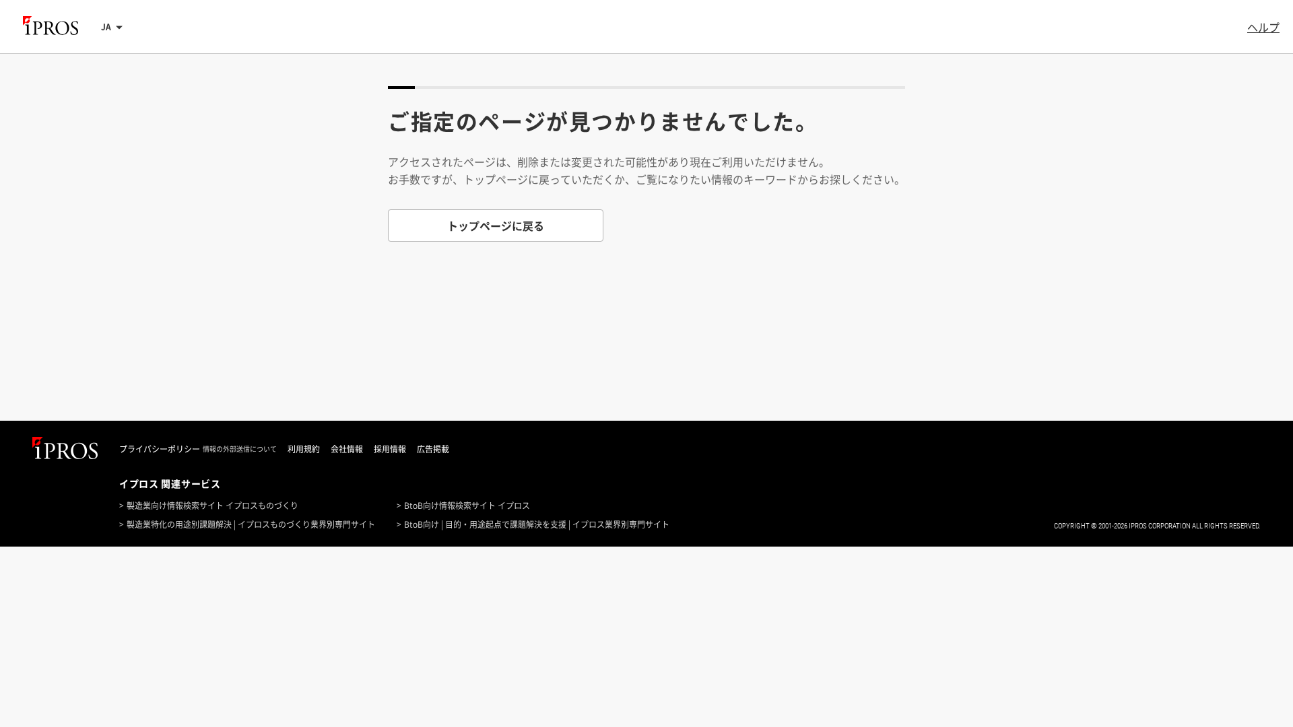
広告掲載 (433, 449)
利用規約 (304, 449)
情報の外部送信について (240, 449)
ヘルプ (1263, 27)
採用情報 (390, 449)
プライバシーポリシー (159, 449)
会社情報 (347, 449)
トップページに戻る (495, 225)
